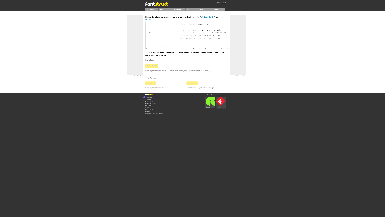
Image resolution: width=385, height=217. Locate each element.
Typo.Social (148, 97)
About (147, 107)
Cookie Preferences (150, 103)
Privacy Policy (149, 101)
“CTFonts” (150, 20)
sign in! (224, 3)
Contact (147, 111)
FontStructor (177, 9)
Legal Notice (148, 105)
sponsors (219, 95)
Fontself (218, 107)
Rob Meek (161, 113)
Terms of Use (148, 99)
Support (216, 9)
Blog (201, 9)
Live (188, 9)
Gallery (162, 9)
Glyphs (208, 107)
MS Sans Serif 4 (207, 17)
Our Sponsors (149, 109)
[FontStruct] (159, 5)
